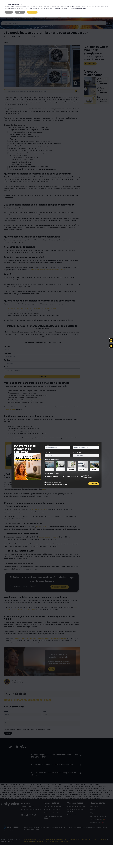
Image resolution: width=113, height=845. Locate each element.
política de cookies (85, 8)
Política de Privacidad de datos (53, 482)
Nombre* (47, 445)
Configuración (20, 12)
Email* (74, 445)
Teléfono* (47, 452)
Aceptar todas (32, 12)
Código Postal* (77, 452)
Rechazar (8, 12)
